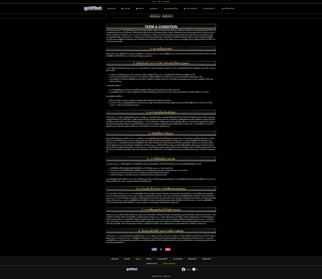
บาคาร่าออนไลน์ (191, 8)
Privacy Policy (152, 263)
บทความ (141, 8)
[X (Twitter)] (161, 249)
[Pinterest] (167, 249)
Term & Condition (169, 263)
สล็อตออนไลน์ (209, 8)
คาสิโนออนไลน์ (229, 8)
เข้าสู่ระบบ (155, 15)
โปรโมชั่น (127, 8)
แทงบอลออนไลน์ (172, 8)
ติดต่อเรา (155, 8)
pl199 (153, 1)
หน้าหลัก (112, 8)
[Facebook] (154, 249)
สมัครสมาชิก (168, 15)
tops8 (159, 1)
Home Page (114, 259)
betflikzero (166, 1)
